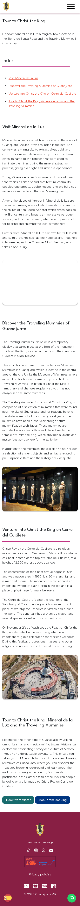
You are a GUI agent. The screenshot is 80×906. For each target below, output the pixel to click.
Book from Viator (18, 800)
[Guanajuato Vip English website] (8, 898)
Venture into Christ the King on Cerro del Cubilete (42, 93)
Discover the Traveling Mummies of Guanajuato (40, 86)
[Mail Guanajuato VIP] (49, 850)
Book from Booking (53, 800)
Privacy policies (40, 874)
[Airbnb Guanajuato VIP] (28, 850)
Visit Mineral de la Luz (23, 78)
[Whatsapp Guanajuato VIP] (42, 850)
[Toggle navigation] (71, 7)
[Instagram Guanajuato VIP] (34, 850)
